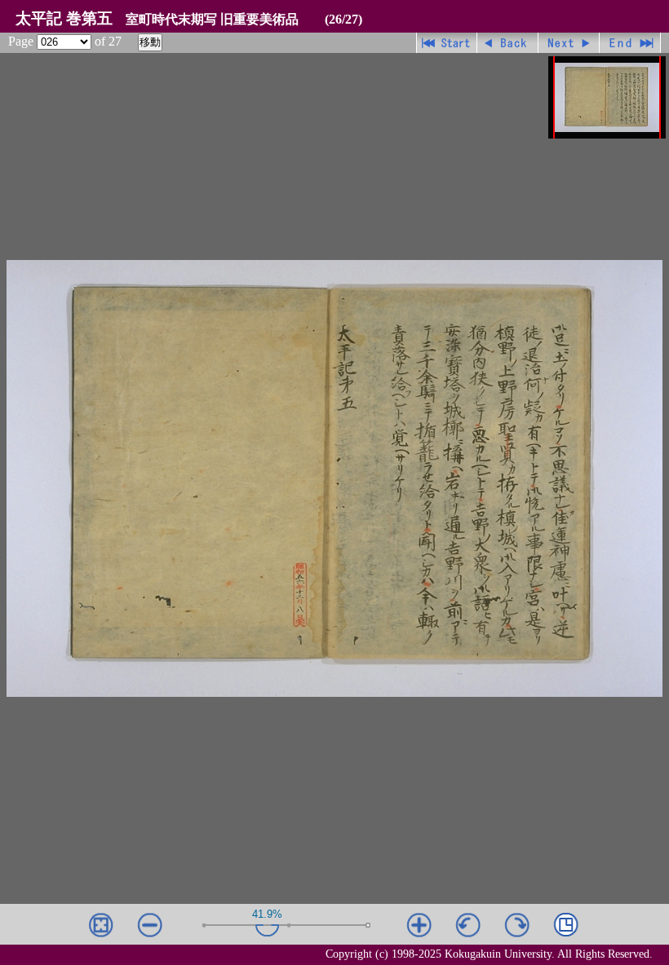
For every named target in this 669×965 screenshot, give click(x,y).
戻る (507, 43)
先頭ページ (446, 43)
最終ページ (630, 43)
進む (569, 43)
